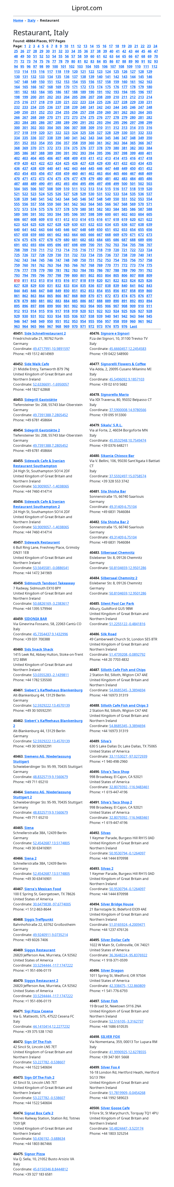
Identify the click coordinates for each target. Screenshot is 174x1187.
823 (124, 280)
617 (108, 219)
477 (75, 178)
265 (149, 112)
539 (25, 199)
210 (116, 97)
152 (58, 81)
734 (91, 255)
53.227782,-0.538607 (49, 1062)
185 (50, 92)
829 (33, 285)
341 (75, 137)
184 (42, 92)
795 (33, 275)
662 (58, 234)
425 (66, 163)
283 (17, 122)
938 (91, 316)
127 (133, 71)
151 (50, 81)
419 (17, 163)
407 (58, 158)
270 (50, 117)
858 (133, 290)
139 (91, 76)
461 (83, 173)
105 (96, 66)
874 (124, 295)
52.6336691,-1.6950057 (51, 384)
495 (83, 183)
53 (48, 56)
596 (75, 214)
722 (133, 250)
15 (98, 46)
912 (17, 311)
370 (33, 148)
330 (124, 132)
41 (118, 51)
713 (58, 250)
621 (141, 219)
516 (116, 188)
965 (33, 326)
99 (48, 66)
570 (141, 204)
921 (91, 311)
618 (116, 219)
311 (108, 127)
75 (41, 61)
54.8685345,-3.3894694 (127, 690)
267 (25, 117)
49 (22, 56)
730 (58, 255)
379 (108, 148)
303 (42, 127)
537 (149, 194)
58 (79, 56)
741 (149, 255)
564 (91, 204)
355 (50, 143)
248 (149, 107)
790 (133, 270)
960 (133, 321)
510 (66, 188)
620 (133, 219)
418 (149, 158)
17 (111, 46)
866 (58, 295)
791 (141, 270)
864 (42, 295)
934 (58, 316)
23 (149, 46)
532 (108, 194)
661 (50, 234)
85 (105, 61)
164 (17, 87)
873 (116, 295)
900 (58, 306)
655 (141, 229)
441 (58, 168)
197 (149, 92)
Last (133, 326)
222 (75, 102)
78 (60, 61)
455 (33, 173)
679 (58, 239)
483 (124, 178)
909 (133, 306)
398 (124, 153)
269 (42, 117)
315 (141, 127)
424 (58, 163)
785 (91, 270)
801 (83, 275)
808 (141, 275)
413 (108, 158)
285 (33, 122)
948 (33, 321)
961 (141, 321)
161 (133, 81)
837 (99, 285)
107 (113, 66)
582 (99, 209)
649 (91, 229)
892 (133, 301)
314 (133, 127)
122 (91, 71)
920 (83, 311)
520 (149, 188)
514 (99, 188)
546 (83, 199)
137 (75, 76)
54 (54, 56)
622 (149, 219)
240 (83, 107)
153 (66, 81)
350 (149, 137)
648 (83, 229)
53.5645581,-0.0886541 (51, 567)
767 (83, 265)
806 (124, 275)
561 (66, 204)
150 (42, 81)
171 (75, 87)
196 (141, 92)
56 (67, 56)
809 (149, 275)
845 (25, 290)
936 (75, 316)
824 (133, 280)
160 (124, 81)
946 (17, 321)
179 (141, 87)
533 (116, 194)
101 (63, 66)
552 (133, 199)
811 (25, 280)
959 (124, 321)
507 (42, 188)
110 (138, 66)
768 (91, 265)
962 (149, 321)
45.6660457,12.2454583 (127, 348)
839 (116, 285)
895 (17, 306)
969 (66, 326)
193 (116, 92)
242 (99, 107)
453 (17, 173)
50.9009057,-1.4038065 (51, 486)
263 (133, 112)
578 (66, 209)
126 (124, 71)
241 (91, 107)
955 (91, 321)
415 (124, 158)
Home (18, 20)
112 (154, 66)
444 (83, 168)
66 (130, 56)
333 (149, 132)
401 (149, 153)
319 (33, 132)
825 (141, 280)
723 (141, 250)
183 (33, 92)
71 (16, 61)
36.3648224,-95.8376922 (128, 955)
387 (33, 153)
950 (50, 321)
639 (149, 224)
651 (108, 229)
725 (17, 255)
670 (124, 234)
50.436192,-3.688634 (49, 1138)
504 (17, 188)
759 (17, 265)
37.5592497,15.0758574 (127, 476)
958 (116, 321)
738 (124, 255)
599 (99, 214)
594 (58, 214)
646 (66, 229)
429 (99, 163)
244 (116, 107)
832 (58, 285)
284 (25, 122)
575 (42, 209)
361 (99, 143)
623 (17, 224)
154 (75, 81)
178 (133, 87)
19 (123, 46)
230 (141, 102)
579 (75, 209)
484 (133, 178)
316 (149, 127)
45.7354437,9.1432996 (50, 634)
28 (35, 51)
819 (91, 280)
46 (150, 51)
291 (83, 122)
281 (141, 117)
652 (116, 229)
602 (124, 214)
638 (141, 224)
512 (83, 188)
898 (42, 306)
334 (17, 137)
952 (66, 321)
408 (66, 158)
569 (133, 204)
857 (124, 290)
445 (91, 168)
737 (116, 255)
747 (58, 260)
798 (58, 275)
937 (83, 316)
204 (66, 97)
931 (33, 316)
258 (91, 112)
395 (99, 153)
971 (83, 326)
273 (75, 117)
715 (75, 250)
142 (116, 76)
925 (124, 311)
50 (29, 56)
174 (99, 87)
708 (17, 250)
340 (66, 137)
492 (58, 183)
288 (58, 122)
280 (133, 117)
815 (58, 280)
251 (33, 112)
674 (17, 239)
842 (141, 285)
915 (42, 311)
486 (149, 178)
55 (60, 56)
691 (17, 244)
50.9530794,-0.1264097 (127, 853)
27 (29, 51)
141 (108, 76)
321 (50, 132)
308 (83, 127)
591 (33, 214)
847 (42, 290)
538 (17, 199)
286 (42, 122)
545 (75, 199)
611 (58, 219)
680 (66, 239)
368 (17, 148)
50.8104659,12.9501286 (127, 567)
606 (17, 219)
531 (99, 194)
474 (50, 178)
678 (50, 239)
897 (33, 306)
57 (73, 56)
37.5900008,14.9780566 (127, 409)
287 (50, 122)
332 (141, 132)
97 (35, 66)
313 (124, 127)
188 (75, 92)
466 (124, 173)
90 (137, 61)
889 (108, 301)
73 (29, 61)
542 (50, 199)
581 (91, 209)
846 (33, 290)
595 (66, 214)
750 (83, 260)
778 (33, 270)
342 (83, 137)
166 (33, 87)
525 (50, 194)
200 (33, 97)
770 (108, 265)
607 (25, 219)
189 (83, 92)
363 (116, 143)
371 (42, 148)
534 (124, 194)
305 (58, 127)
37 (92, 51)
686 (116, 239)
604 (141, 214)
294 (108, 122)
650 (99, 229)
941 (116, 316)
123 (99, 71)
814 (50, 280)
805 (116, 275)
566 (108, 204)
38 (99, 51)
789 (124, 270)
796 (42, 275)
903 (83, 306)
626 (42, 224)
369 (25, 148)
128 (141, 71)
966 (42, 326)
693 (33, 244)
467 (133, 173)
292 (91, 122)
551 (124, 199)
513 (91, 188)
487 (17, 183)
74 (35, 61)
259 (99, 112)
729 (50, 255)
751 (91, 260)
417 (141, 158)
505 (25, 188)
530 (91, 194)
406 (50, 158)
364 (124, 143)
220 (58, 102)
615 (91, 219)
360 (91, 143)
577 (58, 209)
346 (116, 137)
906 (108, 306)
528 (75, 194)
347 (124, 137)
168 (50, 87)
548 (99, 199)
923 (108, 311)
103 (80, 66)
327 (99, 132)
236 (50, 107)
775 (149, 265)
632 (91, 224)
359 (83, 143)
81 (79, 61)
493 (66, 183)
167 (42, 87)
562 (75, 204)
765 (66, 265)
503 (149, 183)
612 (66, 219)
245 (124, 107)
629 (66, 224)
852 (83, 290)
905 (99, 306)
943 (133, 316)
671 (133, 234)
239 (75, 107)
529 (83, 194)
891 (124, 301)
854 (99, 290)
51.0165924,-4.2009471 (127, 924)
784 (83, 270)
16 (104, 46)
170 (66, 87)
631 (83, 224)
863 (33, 295)
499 (116, 183)
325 (83, 132)
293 (99, 122)
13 (85, 46)
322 (58, 132)
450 (133, 168)
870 (91, 295)
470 (17, 178)
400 (141, 153)
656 (149, 229)
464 (108, 173)
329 (116, 132)
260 (108, 112)
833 (66, 285)
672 (141, 234)
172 (83, 87)
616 (99, 219)
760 (25, 265)
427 (83, 163)
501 (133, 183)
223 (83, 102)
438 (33, 168)
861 (17, 295)
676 (33, 239)
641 (25, 229)
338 (50, 137)
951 (58, 321)
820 (99, 280)
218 (42, 102)
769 (99, 265)
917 (58, 311)
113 (17, 71)
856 (116, 290)
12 (79, 46)
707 (149, 244)
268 (33, 117)
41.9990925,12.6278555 (127, 1052)
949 (42, 321)
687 (124, 239)
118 (58, 71)
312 (116, 127)
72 (22, 61)
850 (66, 290)
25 (16, 51)
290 (75, 122)
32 (60, 51)
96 (29, 66)
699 (83, 244)
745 (42, 260)
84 (99, 61)
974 (108, 326)
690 (149, 239)
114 (25, 71)
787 (108, 270)
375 (75, 148)
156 (91, 81)
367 (149, 143)
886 (83, 301)
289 (66, 122)
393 (83, 153)
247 (141, 107)
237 (58, 107)
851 (75, 290)
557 (33, 204)
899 (50, 306)
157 (99, 81)
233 (25, 107)
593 (50, 214)
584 (116, 209)
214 (149, 97)
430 (108, 163)
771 (116, 265)
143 (124, 76)
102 (71, 66)
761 (33, 265)
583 (108, 209)
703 (116, 244)
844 (17, 290)
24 (155, 46)
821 (108, 280)
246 (133, 107)
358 (75, 143)
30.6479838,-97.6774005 (52, 904)
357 (66, 143)
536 (141, 194)
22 (143, 46)
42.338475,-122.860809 (127, 985)
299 (149, 122)
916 (50, 311)
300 (17, 127)
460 (75, 173)
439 (42, 168)
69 (150, 56)
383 (141, 148)
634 (108, 224)
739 (133, 255)
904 (91, 306)
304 (50, 127)
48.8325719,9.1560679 (50, 776)
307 (75, 127)
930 (25, 316)
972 (91, 326)
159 (116, 81)
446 (99, 168)
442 (66, 168)
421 (33, 163)
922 (99, 311)
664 (75, 234)
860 (149, 290)
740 (141, 255)
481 (108, 178)
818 (83, 280)
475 (58, 178)
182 (25, 92)
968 (58, 326)
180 (149, 87)
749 (75, 260)
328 (108, 132)
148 (25, 81)
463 (99, 173)
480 (99, 178)
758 (149, 260)
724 (149, 250)
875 (133, 295)
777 (25, 270)
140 (99, 76)
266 (17, 117)
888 (99, 301)
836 (91, 285)
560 (58, 204)
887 (91, 301)
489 (33, 183)
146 (149, 76)
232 (17, 107)
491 (50, 183)
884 (66, 301)
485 (141, 178)
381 (124, 148)
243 (108, 107)
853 (91, 290)
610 (50, 219)
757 (141, 260)
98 (41, 66)
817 (75, 280)
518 (133, 188)
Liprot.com (87, 8)
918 (66, 311)
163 (149, 81)
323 (66, 132)
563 (83, 204)
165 (25, 87)
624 (25, 224)
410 (83, 158)
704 (124, 244)
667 (99, 234)
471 (25, 178)
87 (118, 61)
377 (91, 148)
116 (42, 71)
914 (33, 311)
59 (86, 56)
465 (116, 173)
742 (17, 260)
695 (50, 244)
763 (50, 265)
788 (116, 270)
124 (108, 71)
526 (58, 194)
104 (88, 66)
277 (108, 117)
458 (58, 173)
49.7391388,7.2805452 (50, 415)
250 (25, 112)
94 (16, 66)
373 (58, 148)
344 (99, 137)
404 (33, 158)
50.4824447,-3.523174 (126, 1128)
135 (58, 76)
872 (108, 295)
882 (50, 301)
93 (156, 61)
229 (133, 102)
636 (124, 224)
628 (58, 224)
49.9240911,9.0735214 (50, 934)
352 (25, 143)
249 (17, 112)
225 (99, 102)
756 (133, 260)
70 (156, 56)
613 (75, 219)
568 (124, 204)
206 (83, 97)
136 (66, 76)
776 (17, 270)
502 (141, 183)
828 (25, 285)
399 (133, 153)
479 (91, 178)
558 (42, 204)
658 (25, 234)
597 (83, 214)
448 (116, 168)
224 (91, 102)
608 (33, 219)
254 (58, 112)
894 (149, 301)
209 (108, 97)
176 (116, 87)
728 (42, 255)
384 (149, 148)
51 (35, 56)
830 (42, 285)
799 (66, 275)
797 (50, 275)
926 (133, 311)
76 (48, 61)
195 (133, 92)
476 (66, 178)
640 (17, 229)
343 (91, 137)
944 (141, 316)
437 (25, 168)
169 (58, 87)
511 (75, 188)
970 (75, 326)
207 (91, 97)
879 (25, 301)
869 (83, 295)
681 (75, 239)
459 (66, 173)
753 (108, 260)
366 (141, 143)
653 (124, 229)
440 (50, 168)
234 (33, 107)
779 (42, 270)
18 (117, 46)
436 (17, 168)
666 (91, 234)
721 (124, 250)
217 (33, 102)
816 (66, 280)
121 (83, 71)
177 (124, 87)
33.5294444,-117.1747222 (53, 965)
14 (92, 46)
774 (141, 265)
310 (99, 127)
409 (75, 158)
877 (149, 295)
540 (33, 199)
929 (17, 316)
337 (42, 137)
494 (75, 183)
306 (66, 127)
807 (133, 275)
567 (116, 204)
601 (116, 214)
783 (75, 270)
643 (42, 229)
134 (50, 76)
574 (33, 209)
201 (42, 97)
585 (124, 209)
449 (124, 168)
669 (116, 234)
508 (50, 188)
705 (133, 244)
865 (50, 295)
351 (17, 143)
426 (75, 163)
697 (66, 244)
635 (116, 224)
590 (25, 214)
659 (33, 234)
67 (137, 56)
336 (33, 137)
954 (83, 321)
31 (54, 51)
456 (42, 173)
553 (141, 199)
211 (124, 97)
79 (67, 61)
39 (105, 51)
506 (33, 188)
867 (66, 295)
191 (99, 92)
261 (116, 112)
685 (108, 239)
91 (143, 61)
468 (141, 173)
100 (55, 66)
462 (91, 173)
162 (141, 81)
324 (75, 132)
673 (149, 234)
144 (133, 76)
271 (58, 117)
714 (66, 250)
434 (141, 163)
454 (25, 173)
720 (116, 250)
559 (50, 204)
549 (108, 199)
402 (17, 158)
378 (99, 148)
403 (25, 158)
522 (25, 194)
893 (141, 301)
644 (50, 229)
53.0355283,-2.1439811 (51, 674)
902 (75, 306)
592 (42, 214)
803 (99, 275)
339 (58, 137)
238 (66, 107)
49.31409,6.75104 (123, 506)
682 (83, 239)
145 (141, 76)
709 (25, 250)
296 (124, 122)
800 (75, 275)
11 (72, 46)
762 (42, 265)
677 (42, 239)
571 (149, 204)
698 (75, 244)
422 (42, 163)
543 (58, 199)
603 (133, 214)
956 (99, 321)
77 (54, 61)
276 (99, 117)
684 (99, 239)
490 (42, 183)
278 (116, 117)
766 (75, 265)
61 (99, 56)
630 (75, 224)
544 (66, 199)
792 (149, 270)
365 (133, 143)
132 (33, 76)
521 (17, 194)
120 (75, 71)
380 (116, 148)
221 (66, 102)
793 (17, 275)
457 (50, 173)
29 (41, 51)
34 (73, 51)
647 (75, 229)
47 (156, 51)
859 (141, 290)
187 (66, 92)
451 (141, 168)
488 (25, 183)
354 (42, 143)
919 (75, 311)
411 (91, 158)
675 (25, 239)
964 (25, 326)
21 (136, 46)
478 (83, 178)
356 (58, 143)
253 (50, 112)
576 (50, 209)
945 (149, 316)
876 (141, 295)
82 (86, 61)
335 (25, 137)
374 (66, 148)
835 (83, 285)
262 (124, 112)
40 (111, 51)
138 (83, 76)
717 (91, 250)
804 (108, 275)
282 (149, 117)
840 (124, 285)
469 (149, 173)
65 (124, 56)
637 (133, 224)
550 (116, 199)
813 (42, 280)
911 (149, 306)
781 (58, 270)
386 (25, 153)
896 (25, 306)
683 (91, 239)
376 (83, 148)
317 (17, 132)
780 (50, 270)
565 (99, 204)
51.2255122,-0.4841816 (127, 624)
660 (42, 234)
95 (22, 66)
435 (149, 163)
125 (116, 71)
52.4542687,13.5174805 (51, 843)
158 (108, 81)
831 (50, 285)
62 (105, 56)
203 (58, 97)
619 (124, 219)
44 (137, 51)
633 (99, 224)
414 (116, 158)
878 (17, 301)
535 (133, 194)
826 (149, 280)
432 (124, 163)
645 (58, 229)
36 (86, 51)
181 (17, 92)
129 (149, 71)
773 (133, 265)
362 (108, 143)
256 (75, 112)
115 (33, 71)
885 (75, 301)
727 (33, 255)
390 (58, 153)
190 (91, 92)
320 (42, 132)
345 (108, 137)
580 (83, 209)
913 (25, 311)
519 (141, 188)
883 (58, 301)
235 (42, 107)
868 (75, 295)
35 (79, 51)
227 (116, 102)
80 (73, 61)
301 (25, 127)
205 (75, 97)
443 (75, 168)
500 (124, 183)
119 (66, 71)
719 (108, 250)
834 (75, 285)
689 (141, 239)
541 (42, 199)
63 (111, 56)
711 (42, 250)
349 (141, 137)
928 (149, 311)
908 (124, 306)
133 (42, 76)
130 (17, 76)
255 (66, 112)
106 (105, 66)
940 (108, 316)
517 (124, 188)
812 (33, 280)
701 (99, 244)
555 (17, 204)
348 (133, 137)
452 (149, 168)
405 (42, 158)
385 (17, 153)
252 (42, 112)
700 (91, 244)
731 (66, 255)
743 (25, 260)
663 (66, 234)
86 (111, 61)
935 (66, 316)
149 (33, 81)
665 (83, 234)
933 (50, 316)
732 (75, 255)
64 (118, 56)
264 (141, 112)
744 (33, 260)
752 (99, 260)
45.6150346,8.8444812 (50, 1169)
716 (83, 250)
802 (91, 275)
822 (116, 280)
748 (66, 260)
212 (133, 97)
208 (99, 97)
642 (33, 229)
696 (58, 244)
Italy (31, 20)
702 (108, 244)
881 (42, 301)
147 (17, 81)
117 (50, 71)
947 (25, 321)
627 (50, 224)
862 (25, 295)
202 (50, 97)
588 (149, 209)
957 (108, 321)
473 (42, 178)
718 (99, 250)
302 (33, 127)
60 (92, 56)
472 (33, 178)
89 (130, 61)
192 (108, 92)
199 (25, 97)
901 (66, 306)
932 (42, 316)
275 (91, 117)
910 (141, 306)
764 (58, 265)
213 (141, 97)
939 (99, 316)
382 (133, 148)
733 (83, 255)
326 (91, 132)
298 (141, 122)
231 (149, 102)
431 (116, 163)
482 (116, 178)
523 (33, 194)
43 (130, 51)
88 (124, 61)
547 (91, 199)
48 (16, 56)
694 (42, 244)
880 (33, 301)
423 (50, 163)
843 (149, 285)
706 (141, 244)
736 (108, 255)
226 (108, 102)
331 (133, 132)
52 (41, 56)
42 (124, 51)
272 (66, 117)
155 (83, 81)
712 (50, 250)
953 (75, 321)
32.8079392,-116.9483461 (129, 787)
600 (108, 214)
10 (66, 46)
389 (50, 153)
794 (25, 275)
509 (58, 188)
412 (99, 158)
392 (75, 153)
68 (143, 56)
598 (91, 214)
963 (17, 326)
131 (25, 76)
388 (42, 153)
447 (108, 168)
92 (150, 61)
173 (91, 87)
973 (99, 326)
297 (133, 122)
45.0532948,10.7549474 (127, 440)
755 (124, 260)
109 (129, 66)
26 (22, 51)
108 (121, 66)
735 (99, 255)
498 (108, 183)
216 (25, 102)
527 (66, 194)
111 (146, 66)
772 (124, 265)
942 (124, 316)
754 (116, 260)
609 (42, 219)
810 (17, 280)
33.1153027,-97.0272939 (128, 756)
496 (91, 183)
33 (67, 51)
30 (48, 51)
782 (66, 270)
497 (99, 183)
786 (99, 270)
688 (133, 239)
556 (25, 204)
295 (116, 122)
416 (133, 158)
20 (130, 46)
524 (42, 194)
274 (83, 117)
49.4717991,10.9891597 (51, 348)
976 (124, 326)
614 (83, 219)
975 (116, 326)
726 (25, 255)
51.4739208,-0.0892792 (127, 654)
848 (50, 290)
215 (17, 102)
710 (33, 250)
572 (17, 209)
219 (50, 102)
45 (143, 51)
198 (17, 97)
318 (25, 132)
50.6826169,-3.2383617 (51, 603)
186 (58, 92)
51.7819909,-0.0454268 (127, 1092)
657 (17, 234)
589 (17, 214)
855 (108, 290)
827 (17, 285)
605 (149, 214)
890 (116, 301)
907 (116, 306)
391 (66, 153)
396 (108, 153)
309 (91, 127)
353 (33, 143)
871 (99, 295)
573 (25, 209)
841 (133, 285)
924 (116, 311)
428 (91, 163)
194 (124, 92)
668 (108, 234)
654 (133, 229)
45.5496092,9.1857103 (126, 379)
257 (83, 112)
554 (149, 199)
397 (116, 153)
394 (91, 153)
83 (92, 61)
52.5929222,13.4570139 (51, 705)
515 (108, 188)
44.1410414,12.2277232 (51, 1026)
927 (141, 311)
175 (108, 87)
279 (124, 117)
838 (108, 285)
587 (141, 209)
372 (50, 148)
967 (50, 326)
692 (25, 244)
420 (25, 163)
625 (33, 224)
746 (50, 260)
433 (133, 163)
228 (124, 102)
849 (58, 290)
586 (133, 209)
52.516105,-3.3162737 (126, 1021)
